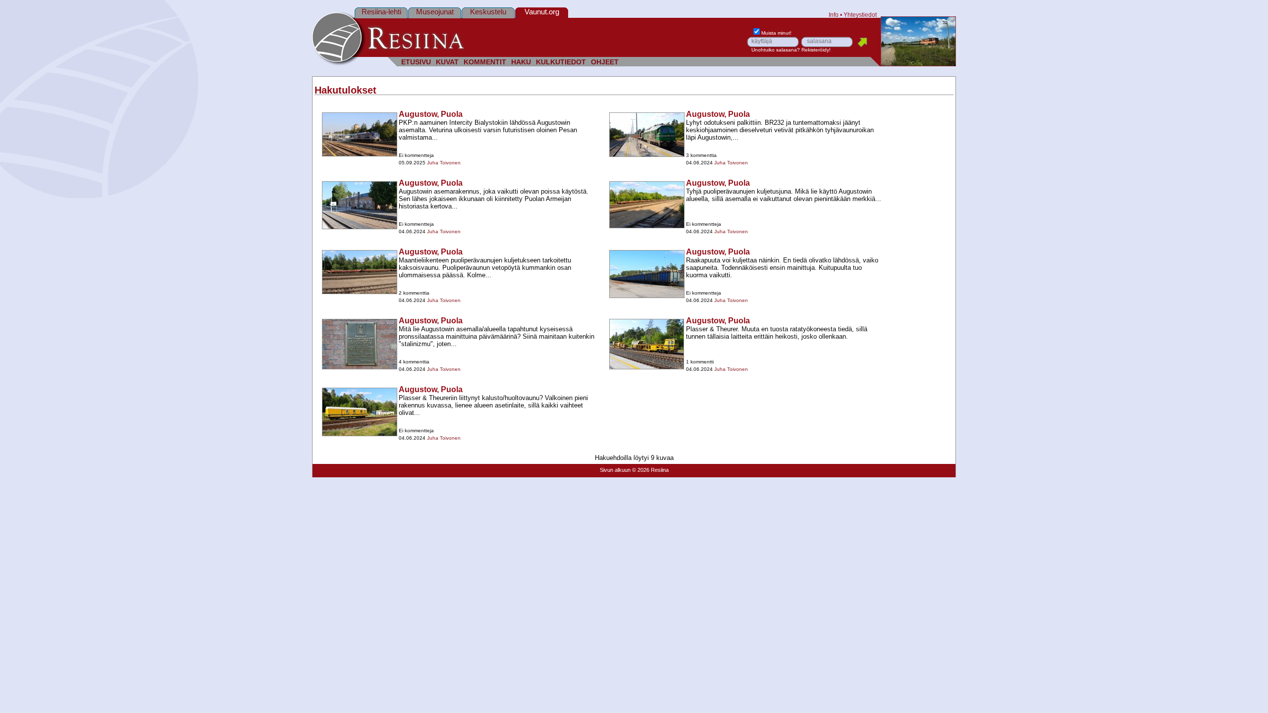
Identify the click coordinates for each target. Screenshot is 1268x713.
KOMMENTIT (485, 62)
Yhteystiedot (860, 14)
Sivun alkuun (615, 470)
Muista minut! (776, 33)
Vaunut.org (542, 11)
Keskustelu (488, 11)
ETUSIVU (416, 62)
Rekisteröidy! (816, 49)
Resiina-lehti (381, 11)
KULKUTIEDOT (561, 62)
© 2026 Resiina (650, 470)
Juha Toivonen (444, 162)
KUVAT (447, 62)
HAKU (521, 62)
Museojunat (435, 11)
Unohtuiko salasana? (775, 49)
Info (834, 14)
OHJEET (605, 62)
